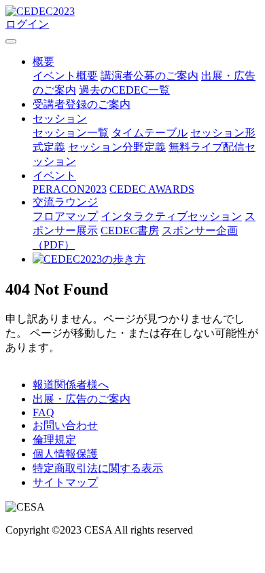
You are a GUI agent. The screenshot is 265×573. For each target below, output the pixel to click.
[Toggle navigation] (10, 41)
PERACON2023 (70, 189)
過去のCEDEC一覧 (124, 90)
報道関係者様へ (71, 384)
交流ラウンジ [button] (65, 202)
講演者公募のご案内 (149, 75)
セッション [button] (60, 118)
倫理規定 (54, 439)
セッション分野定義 (117, 147)
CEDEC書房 (130, 230)
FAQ (43, 412)
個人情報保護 (65, 454)
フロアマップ (65, 216)
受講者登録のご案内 (81, 104)
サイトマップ (65, 482)
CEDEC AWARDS (151, 189)
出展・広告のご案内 (81, 399)
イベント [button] (54, 175)
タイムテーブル (149, 132)
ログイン (27, 24)
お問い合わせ (65, 425)
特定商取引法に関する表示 (98, 468)
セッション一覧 (71, 132)
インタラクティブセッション (171, 216)
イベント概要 (65, 75)
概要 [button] (43, 61)
